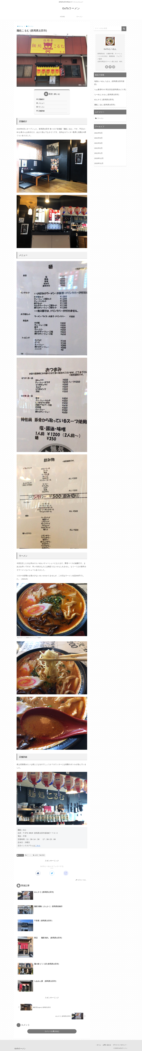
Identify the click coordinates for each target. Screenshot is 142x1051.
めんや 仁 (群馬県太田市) (104, 100)
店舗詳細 (41, 111)
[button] (124, 28)
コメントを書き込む (52, 1031)
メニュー (41, 103)
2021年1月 (98, 153)
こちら (37, 846)
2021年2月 (98, 148)
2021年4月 (98, 138)
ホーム (99, 1045)
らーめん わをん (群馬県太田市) (106, 95)
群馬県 (43, 855)
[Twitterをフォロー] (51, 873)
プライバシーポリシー (119, 1045)
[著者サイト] (38, 873)
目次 (51, 94)
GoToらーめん (110, 49)
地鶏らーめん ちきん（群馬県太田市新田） (109, 82)
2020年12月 (99, 158)
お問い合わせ (107, 1045)
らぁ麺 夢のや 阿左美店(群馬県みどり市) (110, 89)
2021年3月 (98, 143)
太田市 (36, 855)
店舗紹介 (41, 99)
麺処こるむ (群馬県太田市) (104, 105)
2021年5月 (98, 133)
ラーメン (41, 107)
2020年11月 (98, 163)
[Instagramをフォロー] (65, 873)
